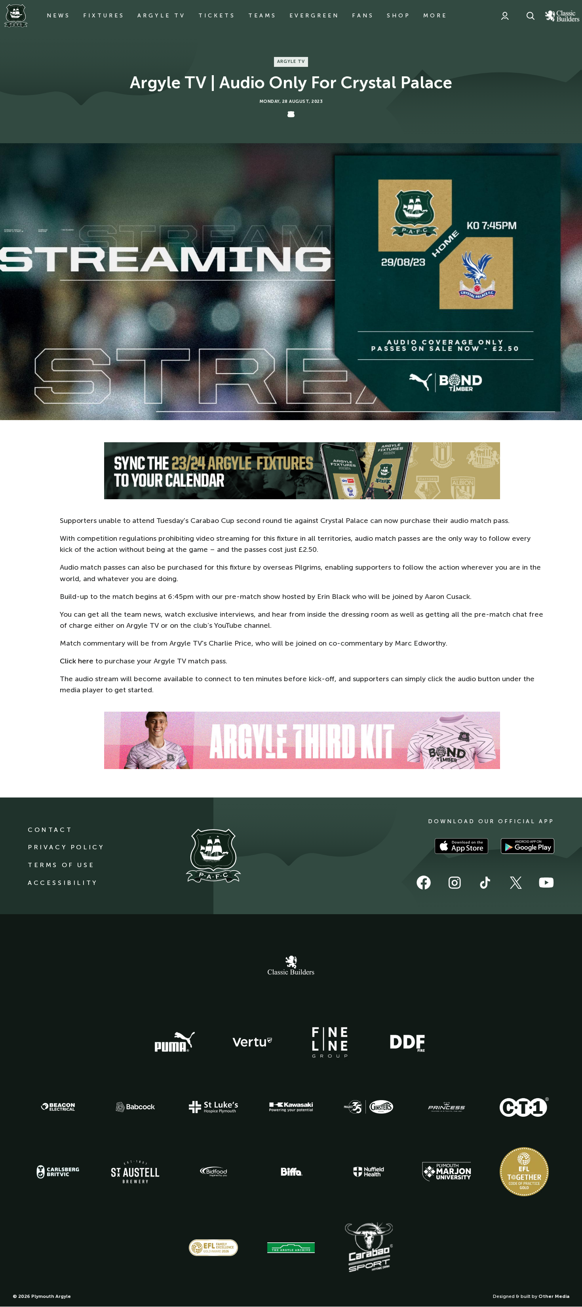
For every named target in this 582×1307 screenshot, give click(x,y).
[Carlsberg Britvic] (57, 1172)
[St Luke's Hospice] (213, 1107)
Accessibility (63, 882)
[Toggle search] (530, 16)
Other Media (553, 1296)
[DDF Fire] (407, 1042)
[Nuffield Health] (368, 1172)
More (435, 15)
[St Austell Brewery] (135, 1171)
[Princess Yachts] (446, 1107)
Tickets (217, 15)
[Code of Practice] (524, 1171)
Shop (399, 15)
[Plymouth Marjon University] (446, 1172)
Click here (76, 661)
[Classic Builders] (291, 966)
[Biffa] (291, 1172)
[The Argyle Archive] (291, 1247)
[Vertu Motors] (252, 1042)
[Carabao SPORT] (368, 1248)
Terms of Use (61, 865)
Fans (363, 15)
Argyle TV (161, 15)
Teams (262, 15)
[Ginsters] (368, 1107)
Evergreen (314, 15)
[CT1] (524, 1106)
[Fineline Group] (329, 1042)
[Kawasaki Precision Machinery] (291, 1107)
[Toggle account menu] (505, 16)
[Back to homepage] (16, 16)
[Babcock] (135, 1107)
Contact (50, 829)
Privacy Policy (66, 847)
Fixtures (104, 15)
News (58, 15)
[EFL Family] (213, 1247)
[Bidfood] (213, 1172)
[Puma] (174, 1042)
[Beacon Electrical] (57, 1107)
